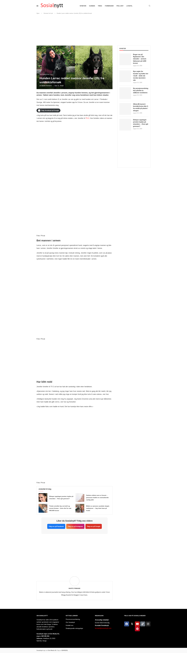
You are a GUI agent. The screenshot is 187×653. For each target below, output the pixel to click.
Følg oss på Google (93, 526)
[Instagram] (148, 623)
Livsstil (129, 6)
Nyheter (83, 6)
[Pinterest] (137, 628)
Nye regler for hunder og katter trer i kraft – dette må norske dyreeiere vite (140, 76)
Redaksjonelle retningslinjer (74, 628)
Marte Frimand (46, 85)
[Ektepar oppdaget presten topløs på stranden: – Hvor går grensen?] (43, 497)
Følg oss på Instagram (75, 526)
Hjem (38, 13)
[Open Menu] (37, 6)
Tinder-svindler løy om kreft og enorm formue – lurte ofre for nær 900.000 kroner (60, 508)
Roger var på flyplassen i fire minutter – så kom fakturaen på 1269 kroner (139, 59)
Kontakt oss (69, 625)
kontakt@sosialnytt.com (103, 628)
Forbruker (109, 6)
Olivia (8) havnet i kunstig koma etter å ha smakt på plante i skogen (140, 107)
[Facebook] (126, 623)
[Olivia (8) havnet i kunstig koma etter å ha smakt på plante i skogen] (125, 109)
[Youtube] (137, 623)
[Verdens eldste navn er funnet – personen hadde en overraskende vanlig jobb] (79, 497)
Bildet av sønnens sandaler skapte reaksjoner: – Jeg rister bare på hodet (97, 508)
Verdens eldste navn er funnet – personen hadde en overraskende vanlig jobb (97, 498)
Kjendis (92, 6)
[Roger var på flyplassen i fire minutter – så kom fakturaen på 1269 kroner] (125, 59)
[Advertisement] (93, 30)
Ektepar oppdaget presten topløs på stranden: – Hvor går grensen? (140, 123)
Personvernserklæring (73, 619)
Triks (100, 6)
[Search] (149, 6)
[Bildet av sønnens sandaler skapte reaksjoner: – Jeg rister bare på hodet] (79, 508)
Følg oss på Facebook (56, 526)
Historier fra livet (48, 13)
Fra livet (119, 6)
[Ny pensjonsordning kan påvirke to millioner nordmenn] (125, 93)
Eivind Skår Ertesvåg (102, 623)
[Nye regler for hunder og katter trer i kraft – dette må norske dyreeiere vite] (125, 76)
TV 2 (87, 118)
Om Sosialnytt (42, 615)
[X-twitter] (132, 623)
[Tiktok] (142, 623)
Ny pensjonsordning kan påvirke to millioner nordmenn (140, 91)
